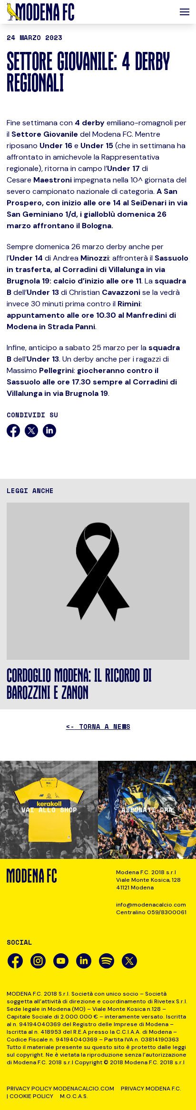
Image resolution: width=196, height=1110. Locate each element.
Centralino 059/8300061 (151, 912)
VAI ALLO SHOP (49, 810)
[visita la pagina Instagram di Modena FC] (38, 961)
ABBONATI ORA (147, 810)
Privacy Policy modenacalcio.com (60, 1088)
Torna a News (98, 726)
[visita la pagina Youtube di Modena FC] (61, 961)
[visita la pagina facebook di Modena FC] (15, 961)
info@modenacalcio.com (151, 904)
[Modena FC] (40, 12)
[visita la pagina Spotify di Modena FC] (106, 961)
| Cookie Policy (30, 1096)
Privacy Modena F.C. (151, 1088)
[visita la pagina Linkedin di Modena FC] (83, 961)
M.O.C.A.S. (74, 1096)
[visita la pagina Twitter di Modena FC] (129, 961)
